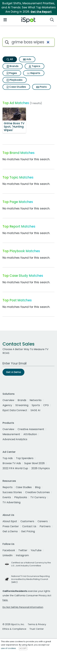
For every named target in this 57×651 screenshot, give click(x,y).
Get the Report (41, 12)
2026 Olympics (40, 468)
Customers (27, 521)
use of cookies (8, 648)
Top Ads (8, 458)
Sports (36, 405)
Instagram (22, 555)
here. (5, 600)
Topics (35, 66)
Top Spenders (24, 458)
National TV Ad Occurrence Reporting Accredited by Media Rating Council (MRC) (30, 579)
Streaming (21, 405)
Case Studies (17, 87)
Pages (13, 73)
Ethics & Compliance (14, 628)
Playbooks (15, 80)
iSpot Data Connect (15, 410)
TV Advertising (11, 502)
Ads (28, 59)
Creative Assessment (31, 429)
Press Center (11, 526)
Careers (43, 521)
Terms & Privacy (37, 624)
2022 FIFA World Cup (15, 468)
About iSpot (10, 521)
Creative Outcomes (37, 492)
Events (7, 497)
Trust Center (36, 628)
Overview (8, 400)
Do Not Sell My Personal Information (23, 607)
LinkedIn (8, 555)
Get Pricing (28, 531)
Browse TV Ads (12, 463)
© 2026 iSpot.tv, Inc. (14, 624)
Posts (43, 87)
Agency (7, 405)
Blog (37, 487)
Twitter (22, 550)
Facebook (9, 550)
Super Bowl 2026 (34, 463)
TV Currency (38, 497)
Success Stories (12, 492)
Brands (14, 66)
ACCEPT (23, 648)
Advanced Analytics (15, 439)
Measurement (11, 434)
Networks (35, 400)
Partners (45, 526)
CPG (46, 405)
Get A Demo (13, 372)
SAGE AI (35, 410)
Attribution (30, 434)
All (11, 59)
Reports (35, 73)
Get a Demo (10, 531)
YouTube (36, 550)
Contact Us (29, 526)
